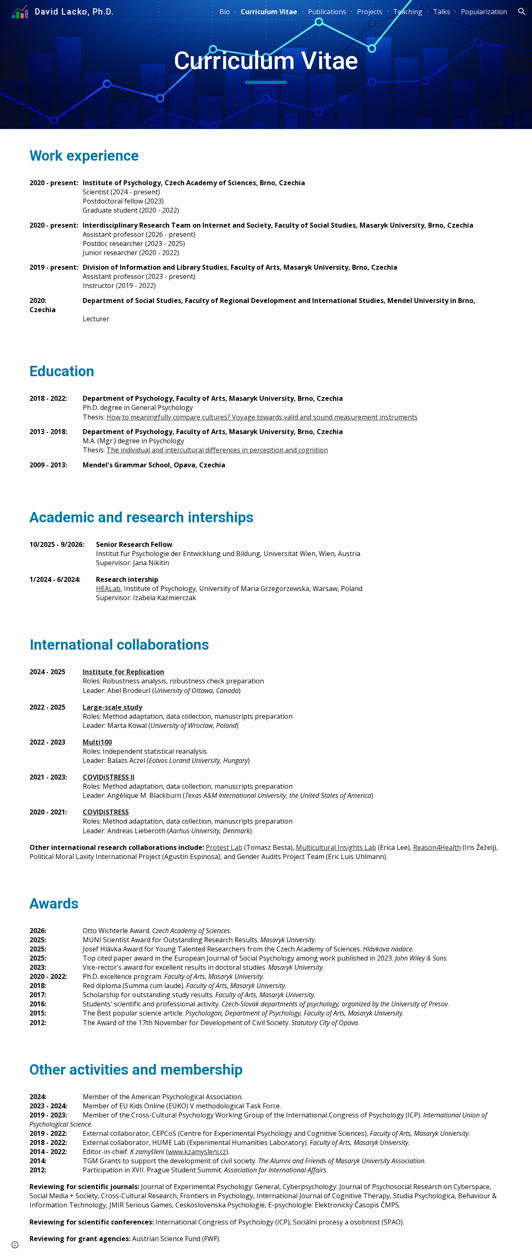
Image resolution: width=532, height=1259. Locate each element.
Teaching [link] (407, 11)
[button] (522, 12)
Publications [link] (327, 11)
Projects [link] (369, 11)
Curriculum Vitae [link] (269, 11)
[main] (266, 64)
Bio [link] (224, 11)
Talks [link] (441, 11)
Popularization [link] (484, 11)
